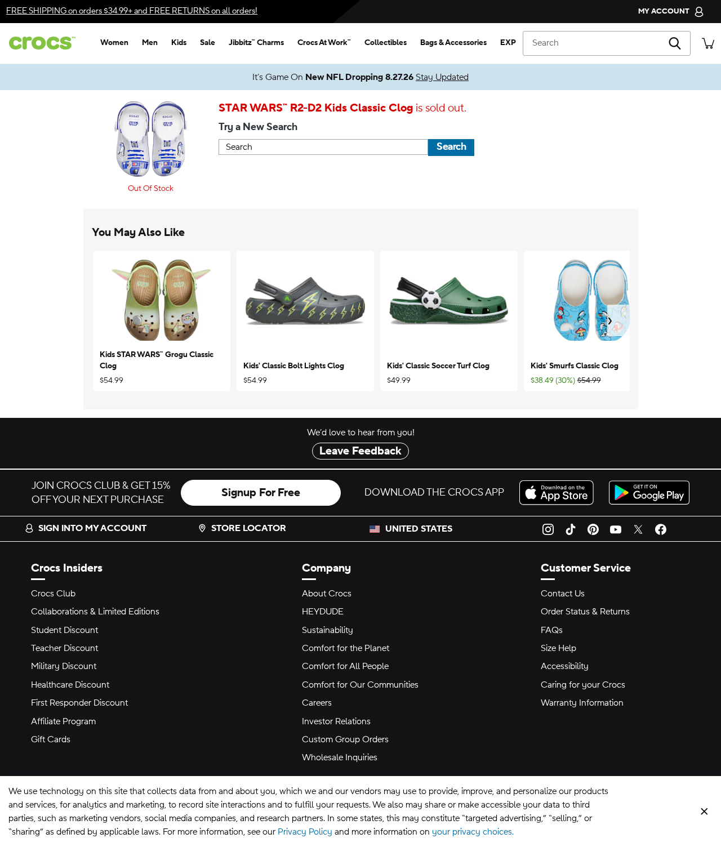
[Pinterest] (593, 528)
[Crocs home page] (47, 43)
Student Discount (64, 630)
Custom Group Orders (345, 739)
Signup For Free (260, 492)
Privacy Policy (305, 831)
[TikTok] (570, 528)
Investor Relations (336, 721)
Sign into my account (92, 528)
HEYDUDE (323, 611)
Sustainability (327, 630)
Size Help (558, 648)
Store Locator (248, 528)
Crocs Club (53, 593)
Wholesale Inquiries (339, 757)
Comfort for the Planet (345, 648)
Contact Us (563, 593)
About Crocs (326, 593)
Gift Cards (50, 739)
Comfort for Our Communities (360, 684)
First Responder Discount (79, 702)
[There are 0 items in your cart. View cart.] (708, 43)
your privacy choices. (473, 831)
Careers (317, 702)
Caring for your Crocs (583, 684)
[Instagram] (548, 528)
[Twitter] (638, 528)
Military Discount (63, 666)
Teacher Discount (64, 648)
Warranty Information (582, 702)
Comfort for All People (345, 666)
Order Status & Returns (585, 611)
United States (418, 528)
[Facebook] (660, 528)
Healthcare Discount (70, 684)
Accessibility (565, 666)
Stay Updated (442, 77)
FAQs (552, 630)
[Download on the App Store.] (559, 492)
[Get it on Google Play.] (649, 492)
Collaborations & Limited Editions (95, 611)
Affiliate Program (63, 721)
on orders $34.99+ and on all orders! (131, 11)
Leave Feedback (360, 451)
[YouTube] (615, 528)
